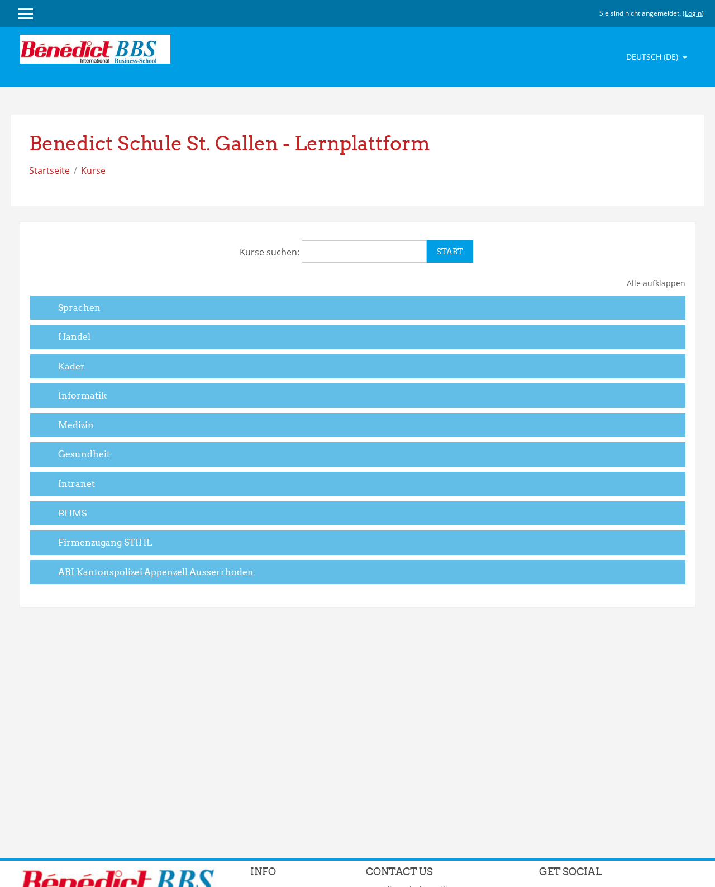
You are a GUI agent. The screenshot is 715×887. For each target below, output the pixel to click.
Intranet (76, 483)
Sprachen (79, 307)
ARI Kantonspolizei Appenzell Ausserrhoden (156, 571)
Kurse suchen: (271, 252)
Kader (71, 366)
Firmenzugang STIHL (105, 542)
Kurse (93, 170)
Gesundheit (84, 453)
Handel (74, 336)
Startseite (49, 170)
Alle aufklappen (656, 283)
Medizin (76, 424)
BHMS (72, 513)
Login (693, 13)
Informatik (82, 395)
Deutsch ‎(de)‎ (653, 56)
